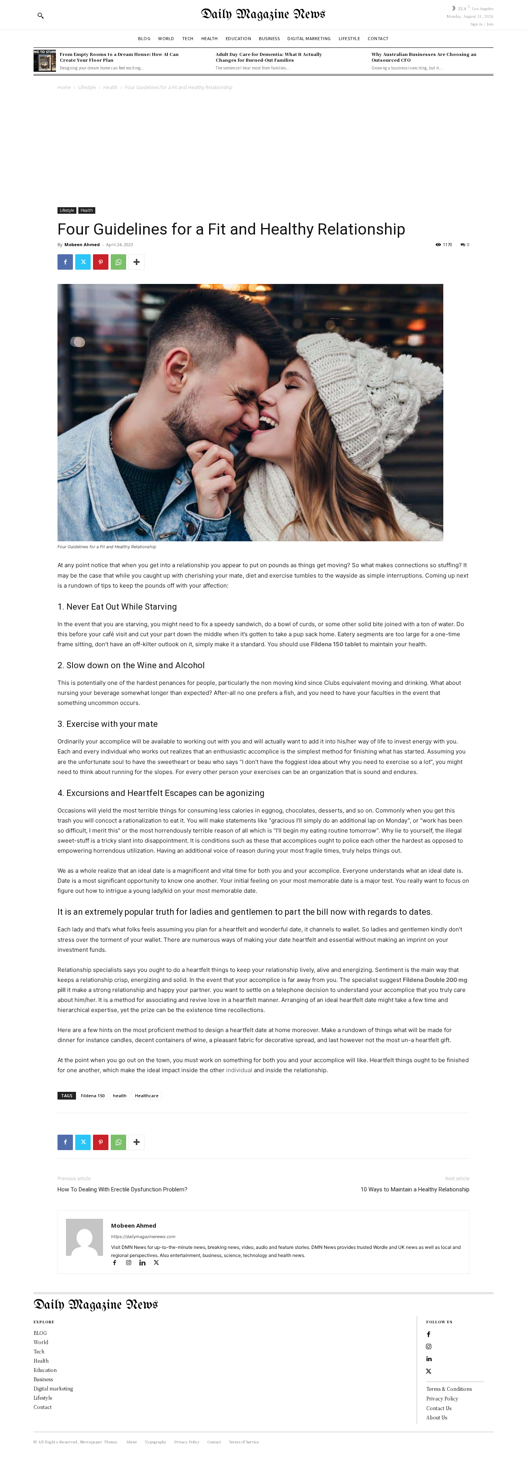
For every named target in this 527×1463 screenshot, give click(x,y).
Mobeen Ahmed (82, 244)
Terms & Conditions (449, 1388)
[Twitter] (83, 262)
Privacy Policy (442, 1398)
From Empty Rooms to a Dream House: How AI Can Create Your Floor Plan (119, 57)
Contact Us (438, 1408)
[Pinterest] (100, 262)
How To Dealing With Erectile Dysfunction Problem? (122, 1189)
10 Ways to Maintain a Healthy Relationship (415, 1189)
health (120, 1095)
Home (64, 87)
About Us (436, 1417)
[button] (40, 15)
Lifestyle (87, 87)
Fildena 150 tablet (336, 644)
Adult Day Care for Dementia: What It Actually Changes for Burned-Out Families (269, 57)
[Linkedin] (146, 1263)
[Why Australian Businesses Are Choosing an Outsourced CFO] (356, 61)
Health (110, 87)
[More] (136, 262)
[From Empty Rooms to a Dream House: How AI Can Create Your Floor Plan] (45, 61)
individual (240, 1070)
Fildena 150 (93, 1095)
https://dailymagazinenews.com (143, 1236)
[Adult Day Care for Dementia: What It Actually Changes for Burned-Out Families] (200, 61)
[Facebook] (65, 262)
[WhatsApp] (118, 262)
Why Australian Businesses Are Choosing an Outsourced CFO (424, 57)
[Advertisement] (263, 150)
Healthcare (147, 1095)
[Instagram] (132, 1263)
